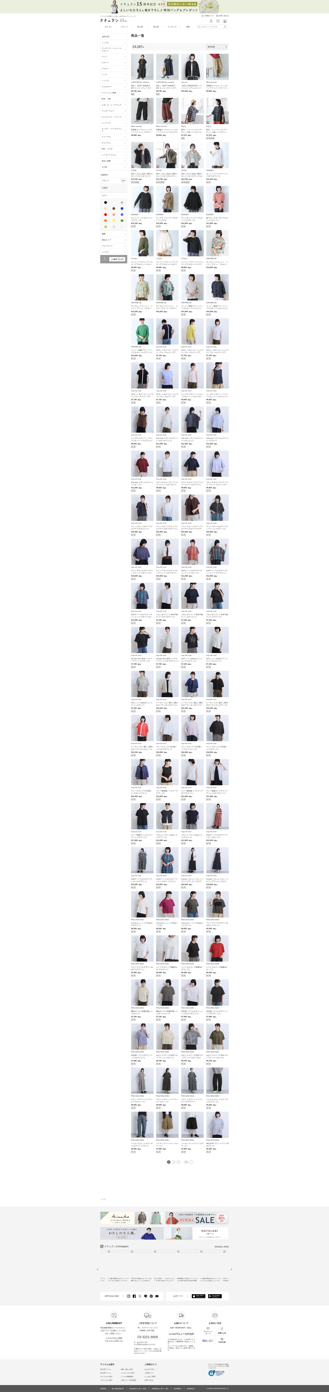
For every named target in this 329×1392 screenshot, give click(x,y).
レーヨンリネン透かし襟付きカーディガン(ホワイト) (167, 704)
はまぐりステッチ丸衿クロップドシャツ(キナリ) (167, 1056)
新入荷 (140, 27)
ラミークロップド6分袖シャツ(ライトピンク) (191, 748)
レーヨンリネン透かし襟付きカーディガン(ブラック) (217, 704)
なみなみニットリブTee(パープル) (167, 924)
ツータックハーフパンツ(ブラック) (192, 1144)
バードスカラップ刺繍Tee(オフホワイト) (166, 968)
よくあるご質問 (149, 1376)
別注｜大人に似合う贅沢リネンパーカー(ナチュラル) (192, 175)
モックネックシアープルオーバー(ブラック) (192, 219)
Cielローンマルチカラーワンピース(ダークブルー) (166, 880)
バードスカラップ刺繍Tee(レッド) (216, 968)
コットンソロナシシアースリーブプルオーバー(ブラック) (192, 263)
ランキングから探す (128, 1373)
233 (186, 1162)
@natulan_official (222, 1246)
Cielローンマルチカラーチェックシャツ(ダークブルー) (141, 615)
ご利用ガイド (149, 1373)
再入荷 (156, 27)
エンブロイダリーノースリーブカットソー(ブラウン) (142, 439)
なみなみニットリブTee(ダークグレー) (192, 924)
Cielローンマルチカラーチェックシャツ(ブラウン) (216, 571)
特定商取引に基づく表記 (137, 1389)
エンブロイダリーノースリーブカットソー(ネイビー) (217, 395)
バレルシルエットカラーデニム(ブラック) (217, 1100)
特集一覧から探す (127, 1369)
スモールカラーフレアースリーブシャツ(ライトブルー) (217, 483)
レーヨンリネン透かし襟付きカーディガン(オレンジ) (142, 748)
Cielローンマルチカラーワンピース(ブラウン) (141, 880)
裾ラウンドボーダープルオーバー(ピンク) (217, 219)
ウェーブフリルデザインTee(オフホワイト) (142, 968)
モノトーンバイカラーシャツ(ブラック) (142, 219)
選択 (123, 181)
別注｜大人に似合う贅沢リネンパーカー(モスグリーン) (167, 175)
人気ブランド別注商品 (128, 1380)
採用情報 (190, 1388)
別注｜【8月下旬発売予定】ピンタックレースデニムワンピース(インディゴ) (167, 87)
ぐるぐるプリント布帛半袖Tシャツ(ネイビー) (192, 615)
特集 (188, 27)
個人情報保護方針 (118, 1389)
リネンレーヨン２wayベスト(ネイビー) (191, 836)
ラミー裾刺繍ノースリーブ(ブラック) (167, 792)
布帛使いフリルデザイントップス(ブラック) (217, 1012)
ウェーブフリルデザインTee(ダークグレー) (217, 924)
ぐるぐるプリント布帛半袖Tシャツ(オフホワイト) (167, 615)
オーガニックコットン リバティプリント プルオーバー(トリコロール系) (217, 263)
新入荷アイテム (105, 1369)
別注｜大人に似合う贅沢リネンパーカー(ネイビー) (142, 175)
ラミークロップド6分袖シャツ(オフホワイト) (166, 748)
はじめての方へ (149, 1369)
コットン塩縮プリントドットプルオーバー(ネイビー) (217, 307)
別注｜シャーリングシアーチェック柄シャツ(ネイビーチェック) (192, 131)
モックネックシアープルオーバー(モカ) (167, 219)
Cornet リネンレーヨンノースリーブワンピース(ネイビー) (217, 880)
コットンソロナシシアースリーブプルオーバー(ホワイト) (167, 263)
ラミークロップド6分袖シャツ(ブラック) (216, 748)
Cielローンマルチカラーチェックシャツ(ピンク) (191, 571)
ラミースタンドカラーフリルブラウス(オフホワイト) (167, 527)
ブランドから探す (106, 1380)
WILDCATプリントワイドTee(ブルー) (217, 1144)
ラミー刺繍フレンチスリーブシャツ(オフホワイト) (217, 792)
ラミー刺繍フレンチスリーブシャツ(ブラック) (142, 836)
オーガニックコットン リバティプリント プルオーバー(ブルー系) (167, 307)
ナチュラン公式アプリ (114, 1341)
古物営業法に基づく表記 (160, 1389)
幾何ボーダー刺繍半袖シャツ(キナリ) (142, 1012)
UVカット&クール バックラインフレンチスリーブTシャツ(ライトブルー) (167, 395)
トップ (103, 1199)
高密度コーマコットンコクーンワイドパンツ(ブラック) (142, 131)
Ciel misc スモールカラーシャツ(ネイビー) (192, 439)
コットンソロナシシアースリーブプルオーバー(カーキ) (142, 263)
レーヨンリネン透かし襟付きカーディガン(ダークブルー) (192, 704)
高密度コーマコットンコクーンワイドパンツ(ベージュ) (217, 87)
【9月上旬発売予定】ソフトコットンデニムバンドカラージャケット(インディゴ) (192, 87)
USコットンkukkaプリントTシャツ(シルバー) (217, 660)
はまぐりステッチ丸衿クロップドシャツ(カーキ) (217, 1056)
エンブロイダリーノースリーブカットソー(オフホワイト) (192, 395)
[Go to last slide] (97, 1269)
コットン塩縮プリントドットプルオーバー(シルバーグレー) (192, 307)
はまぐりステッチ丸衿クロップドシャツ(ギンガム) (192, 1056)
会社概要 (177, 1388)
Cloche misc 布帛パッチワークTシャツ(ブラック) (141, 660)
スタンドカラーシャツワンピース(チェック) (142, 1100)
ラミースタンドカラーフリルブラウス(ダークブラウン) (192, 527)
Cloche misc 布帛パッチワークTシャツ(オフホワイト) (167, 660)
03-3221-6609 (148, 1337)
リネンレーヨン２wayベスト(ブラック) (166, 836)
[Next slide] (231, 1269)
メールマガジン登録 (114, 1338)
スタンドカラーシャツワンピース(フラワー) (192, 1100)
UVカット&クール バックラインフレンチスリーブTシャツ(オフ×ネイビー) (217, 351)
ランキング (172, 27)
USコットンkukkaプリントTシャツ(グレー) (142, 704)
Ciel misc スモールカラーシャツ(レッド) (142, 483)
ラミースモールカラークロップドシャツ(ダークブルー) (142, 571)
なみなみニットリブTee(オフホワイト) (142, 924)
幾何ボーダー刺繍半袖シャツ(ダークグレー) (167, 1012)
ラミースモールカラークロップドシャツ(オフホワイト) (167, 571)
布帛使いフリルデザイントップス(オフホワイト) (192, 1012)
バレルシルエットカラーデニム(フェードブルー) (142, 1144)
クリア (104, 260)
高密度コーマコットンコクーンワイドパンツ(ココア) (167, 131)
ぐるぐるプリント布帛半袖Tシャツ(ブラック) (217, 615)
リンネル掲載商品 (127, 1376)
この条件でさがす (117, 259)
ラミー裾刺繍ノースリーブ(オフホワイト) (192, 792)
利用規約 (103, 1389)
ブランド (124, 27)
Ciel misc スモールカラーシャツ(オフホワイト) (167, 439)
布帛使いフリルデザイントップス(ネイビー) (142, 1056)
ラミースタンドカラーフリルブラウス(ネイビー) (142, 527)
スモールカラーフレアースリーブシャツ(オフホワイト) (167, 483)
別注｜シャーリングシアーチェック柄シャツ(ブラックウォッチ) (217, 131)
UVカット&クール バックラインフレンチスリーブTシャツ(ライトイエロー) (192, 351)
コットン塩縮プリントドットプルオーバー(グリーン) (142, 351)
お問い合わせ (149, 1380)
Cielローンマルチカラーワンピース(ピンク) (216, 836)
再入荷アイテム (105, 1373)
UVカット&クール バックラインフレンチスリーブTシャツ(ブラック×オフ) (142, 395)
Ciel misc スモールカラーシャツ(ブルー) (217, 439)
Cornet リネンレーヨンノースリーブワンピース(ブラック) (192, 880)
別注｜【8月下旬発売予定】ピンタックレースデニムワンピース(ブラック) (142, 87)
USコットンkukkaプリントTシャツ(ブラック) (192, 660)
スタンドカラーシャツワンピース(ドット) (167, 1100)
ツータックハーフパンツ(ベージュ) (167, 1144)
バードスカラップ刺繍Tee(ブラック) (191, 968)
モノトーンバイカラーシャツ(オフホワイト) (217, 175)
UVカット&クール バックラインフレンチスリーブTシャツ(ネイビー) (167, 351)
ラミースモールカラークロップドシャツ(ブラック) (217, 527)
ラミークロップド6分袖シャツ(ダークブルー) (141, 792)
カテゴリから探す (106, 1376)
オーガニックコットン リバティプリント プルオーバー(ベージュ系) (142, 307)
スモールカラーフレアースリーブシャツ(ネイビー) (192, 483)
